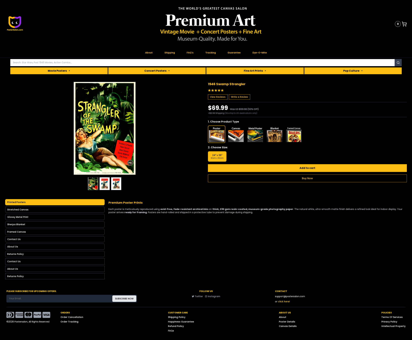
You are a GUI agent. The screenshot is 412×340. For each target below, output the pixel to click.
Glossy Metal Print (17, 217)
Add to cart (307, 168)
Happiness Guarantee (181, 321)
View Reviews (217, 97)
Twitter (199, 296)
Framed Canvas (16, 231)
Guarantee (234, 52)
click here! (284, 301)
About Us (12, 246)
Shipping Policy (176, 317)
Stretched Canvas (17, 209)
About (149, 52)
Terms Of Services (392, 317)
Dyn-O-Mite (260, 52)
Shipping (169, 52)
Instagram (214, 296)
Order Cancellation (72, 317)
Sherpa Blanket (16, 224)
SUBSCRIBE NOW (124, 298)
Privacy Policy (389, 321)
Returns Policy (15, 254)
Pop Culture (353, 71)
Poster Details (287, 321)
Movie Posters (59, 71)
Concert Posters (157, 71)
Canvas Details (288, 326)
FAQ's (190, 52)
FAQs (171, 330)
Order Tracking (69, 321)
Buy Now (307, 178)
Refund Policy (176, 326)
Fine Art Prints (255, 71)
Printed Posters (16, 202)
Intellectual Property (393, 326)
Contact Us (14, 239)
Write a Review (239, 97)
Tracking (210, 52)
